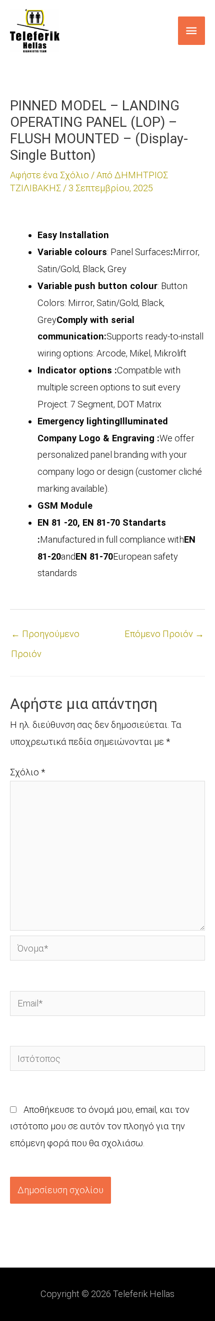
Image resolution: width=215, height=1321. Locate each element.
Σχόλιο (27, 772)
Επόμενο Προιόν (164, 634)
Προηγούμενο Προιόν (45, 637)
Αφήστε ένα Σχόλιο (49, 175)
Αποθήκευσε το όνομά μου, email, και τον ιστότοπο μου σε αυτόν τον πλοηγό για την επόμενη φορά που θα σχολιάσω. (100, 1126)
